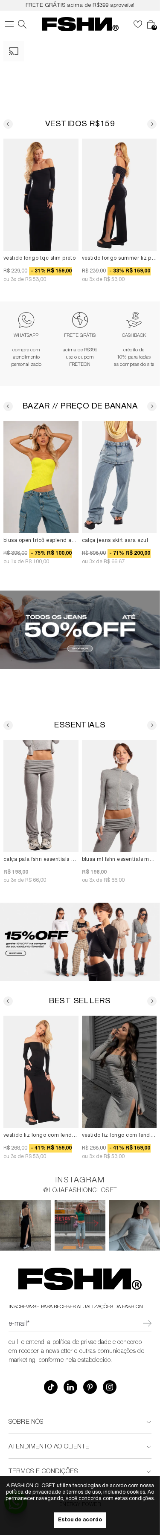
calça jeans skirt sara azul (115, 541)
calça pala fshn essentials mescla (41, 859)
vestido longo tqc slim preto (39, 258)
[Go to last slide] (8, 124)
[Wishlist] (138, 24)
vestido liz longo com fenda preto (41, 1135)
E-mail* (19, 1324)
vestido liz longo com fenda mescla (119, 1135)
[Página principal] (80, 24)
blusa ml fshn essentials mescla (119, 859)
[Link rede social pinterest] (90, 1387)
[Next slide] (152, 124)
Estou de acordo (80, 1520)
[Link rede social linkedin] (70, 1387)
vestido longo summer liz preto (119, 258)
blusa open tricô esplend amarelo (41, 541)
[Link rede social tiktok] (51, 1387)
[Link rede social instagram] (109, 1387)
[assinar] (147, 1324)
